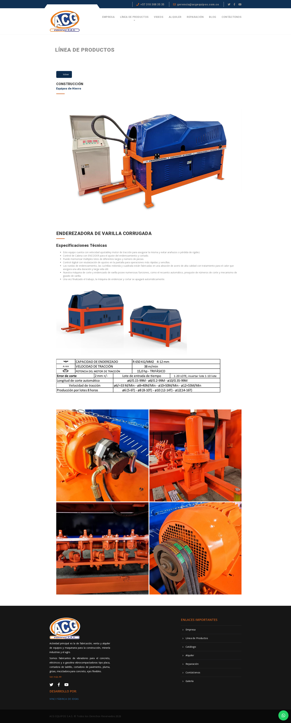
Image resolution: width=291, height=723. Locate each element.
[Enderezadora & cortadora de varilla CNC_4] (102, 455)
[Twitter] (229, 4)
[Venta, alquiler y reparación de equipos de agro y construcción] (65, 21)
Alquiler (175, 17)
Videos (158, 17)
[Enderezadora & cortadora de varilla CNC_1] (195, 548)
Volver (66, 74)
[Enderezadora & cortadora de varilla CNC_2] (102, 548)
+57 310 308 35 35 (152, 4)
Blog (212, 17)
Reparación (195, 17)
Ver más (54, 676)
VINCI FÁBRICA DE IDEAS (64, 698)
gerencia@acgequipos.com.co (198, 4)
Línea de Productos (134, 17)
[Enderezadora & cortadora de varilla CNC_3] (195, 455)
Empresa (108, 17)
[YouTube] (239, 4)
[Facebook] (234, 4)
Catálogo (191, 646)
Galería (190, 681)
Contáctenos (231, 17)
